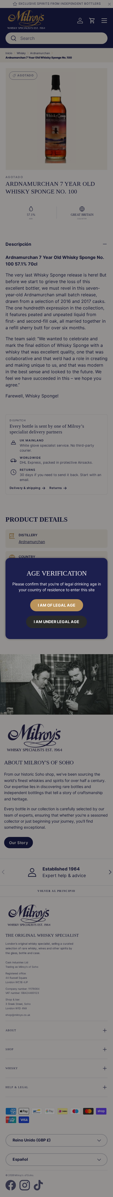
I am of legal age (56, 605)
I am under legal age (56, 621)
